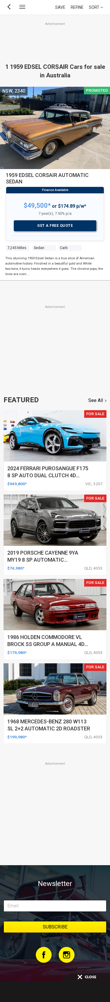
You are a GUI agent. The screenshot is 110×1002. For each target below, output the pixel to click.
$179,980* (17, 652)
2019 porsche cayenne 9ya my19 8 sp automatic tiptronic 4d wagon (42, 560)
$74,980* (15, 568)
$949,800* (17, 483)
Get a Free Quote (55, 225)
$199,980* (17, 737)
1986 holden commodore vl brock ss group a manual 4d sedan (45, 644)
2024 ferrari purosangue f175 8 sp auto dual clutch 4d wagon (47, 475)
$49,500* (37, 205)
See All (95, 400)
